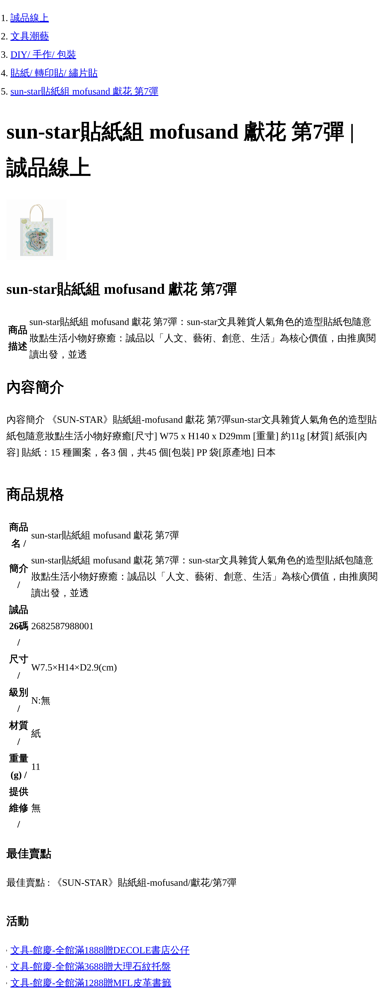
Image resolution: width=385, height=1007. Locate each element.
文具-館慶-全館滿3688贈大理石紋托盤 (90, 966)
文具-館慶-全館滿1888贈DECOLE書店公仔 (100, 950)
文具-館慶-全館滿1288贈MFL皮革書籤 (90, 982)
